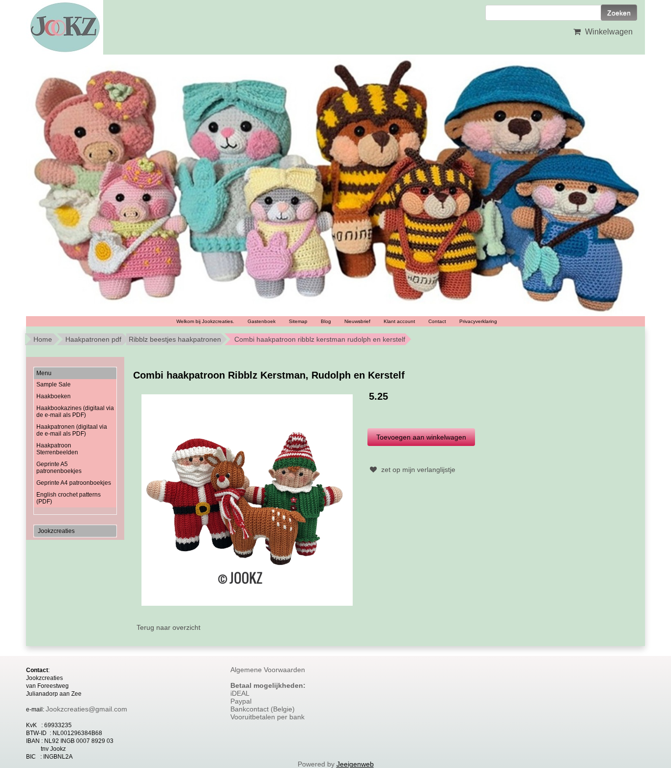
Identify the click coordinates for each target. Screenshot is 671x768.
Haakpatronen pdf (93, 339)
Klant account (399, 321)
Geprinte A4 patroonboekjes (73, 482)
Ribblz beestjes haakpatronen (175, 339)
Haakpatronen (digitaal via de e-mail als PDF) (71, 430)
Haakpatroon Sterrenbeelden (57, 449)
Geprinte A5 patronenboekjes (59, 467)
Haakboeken (53, 396)
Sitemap (298, 321)
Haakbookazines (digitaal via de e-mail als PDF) (75, 411)
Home (42, 339)
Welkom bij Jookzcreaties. (205, 321)
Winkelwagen (608, 32)
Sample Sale (53, 384)
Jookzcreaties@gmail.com (86, 709)
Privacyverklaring (478, 321)
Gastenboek (262, 321)
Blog (326, 321)
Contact (437, 321)
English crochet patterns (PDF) (68, 498)
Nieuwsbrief (357, 321)
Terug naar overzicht (168, 627)
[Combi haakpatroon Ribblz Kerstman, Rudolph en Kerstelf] (247, 499)
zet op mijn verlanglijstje (417, 469)
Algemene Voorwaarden (267, 670)
